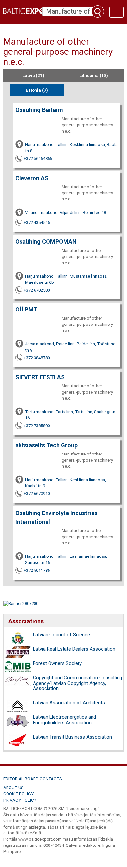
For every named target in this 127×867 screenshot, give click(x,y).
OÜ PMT (26, 309)
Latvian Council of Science (61, 635)
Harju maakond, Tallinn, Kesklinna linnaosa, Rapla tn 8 (71, 147)
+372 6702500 (37, 290)
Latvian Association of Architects (69, 703)
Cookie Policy (18, 793)
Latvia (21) (33, 75)
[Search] (98, 11)
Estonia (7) (37, 90)
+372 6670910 (37, 493)
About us (13, 787)
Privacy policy (19, 800)
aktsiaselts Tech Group (46, 445)
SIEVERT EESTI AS (40, 377)
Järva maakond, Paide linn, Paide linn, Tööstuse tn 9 (70, 347)
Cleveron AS (32, 178)
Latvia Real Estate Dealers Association (74, 649)
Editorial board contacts (32, 778)
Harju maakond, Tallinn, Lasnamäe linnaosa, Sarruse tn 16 (66, 559)
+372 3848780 (37, 357)
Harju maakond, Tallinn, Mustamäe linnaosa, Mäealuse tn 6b (66, 279)
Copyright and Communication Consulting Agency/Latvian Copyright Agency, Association (77, 683)
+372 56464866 (38, 158)
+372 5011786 (37, 570)
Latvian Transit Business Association (72, 737)
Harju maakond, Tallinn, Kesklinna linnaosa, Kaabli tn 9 (65, 482)
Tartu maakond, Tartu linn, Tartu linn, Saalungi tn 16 (70, 414)
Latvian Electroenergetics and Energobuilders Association (64, 720)
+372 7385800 (37, 425)
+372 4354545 (37, 222)
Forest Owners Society (57, 663)
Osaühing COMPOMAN (46, 241)
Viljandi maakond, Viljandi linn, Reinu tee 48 (65, 212)
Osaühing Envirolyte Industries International (56, 517)
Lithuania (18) (93, 75)
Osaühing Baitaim (39, 110)
